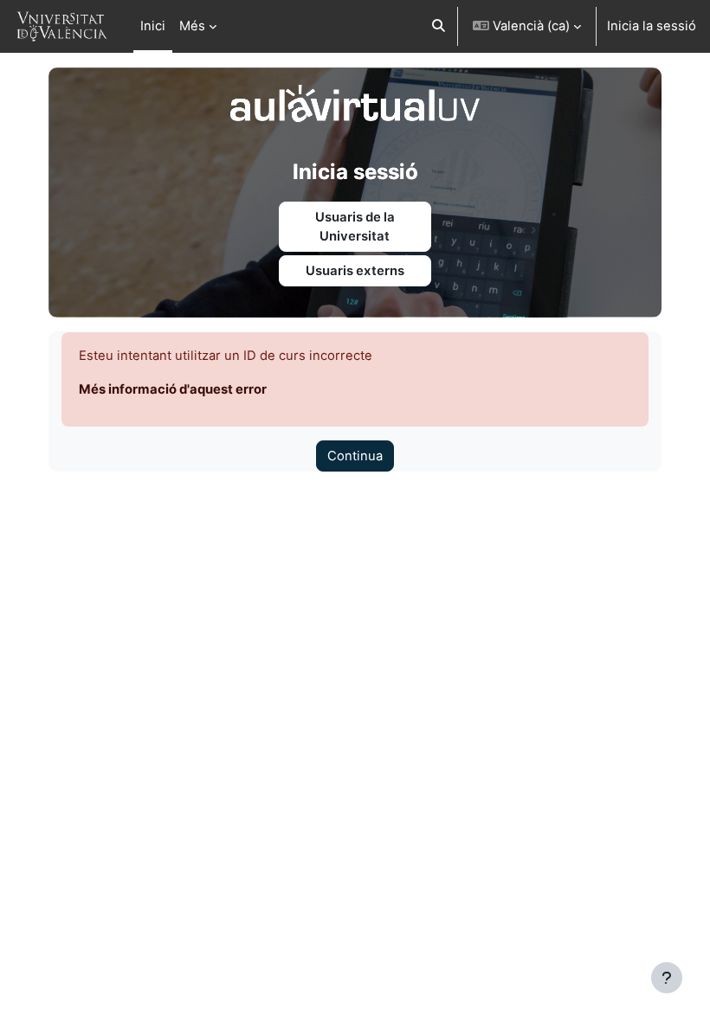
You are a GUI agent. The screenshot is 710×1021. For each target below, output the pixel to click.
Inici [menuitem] (152, 26)
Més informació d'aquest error (173, 389)
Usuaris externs (355, 271)
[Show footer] (666, 977)
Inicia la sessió (651, 26)
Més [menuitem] (192, 26)
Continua (355, 456)
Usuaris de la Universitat (355, 226)
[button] (439, 26)
